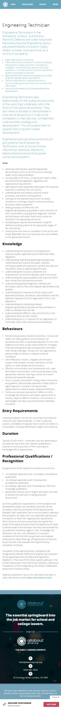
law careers (35, 690)
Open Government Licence (39, 577)
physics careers (11, 693)
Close (54, 697)
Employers (27, 4)
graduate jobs (29, 693)
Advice (42, 4)
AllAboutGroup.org (30, 641)
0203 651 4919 (30, 670)
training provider (33, 696)
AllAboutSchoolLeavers (5, 4)
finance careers (49, 690)
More (55, 4)
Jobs (13, 4)
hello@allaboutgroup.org (30, 662)
